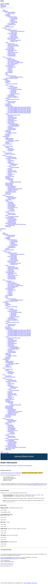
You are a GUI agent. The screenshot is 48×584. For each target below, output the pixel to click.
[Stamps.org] (3, 5)
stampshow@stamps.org (11, 475)
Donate (6, 458)
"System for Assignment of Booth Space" (35, 484)
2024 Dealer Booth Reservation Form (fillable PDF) (10, 472)
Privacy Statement (27, 582)
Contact (9, 458)
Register (2, 4)
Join (2, 458)
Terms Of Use (34, 582)
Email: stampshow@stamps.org (6, 563)
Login (5, 4)
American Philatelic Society (24, 456)
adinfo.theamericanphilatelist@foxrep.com (8, 558)
